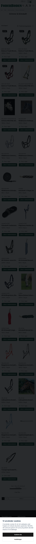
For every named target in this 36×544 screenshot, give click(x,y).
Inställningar (18, 539)
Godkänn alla (18, 534)
